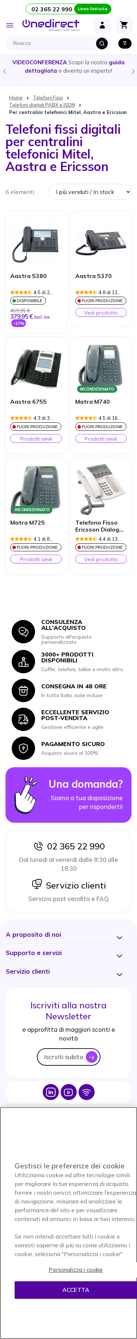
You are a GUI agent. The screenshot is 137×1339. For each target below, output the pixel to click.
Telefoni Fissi (48, 97)
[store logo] (51, 25)
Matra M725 (27, 522)
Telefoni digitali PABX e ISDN (42, 105)
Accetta (75, 1289)
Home (16, 97)
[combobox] (60, 43)
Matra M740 (92, 401)
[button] (33, 934)
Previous (4, 70)
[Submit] (102, 43)
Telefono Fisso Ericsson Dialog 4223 (97, 526)
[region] (68, 1223)
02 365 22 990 (74, 846)
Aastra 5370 (93, 276)
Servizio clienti (74, 885)
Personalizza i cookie (76, 1269)
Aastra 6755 (28, 401)
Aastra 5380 (28, 276)
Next (133, 70)
